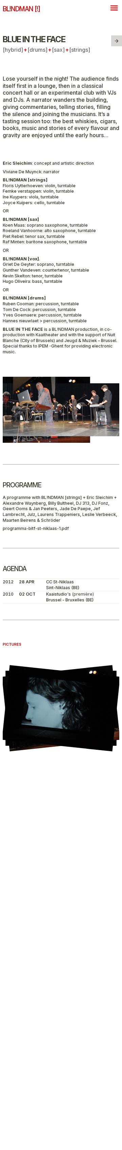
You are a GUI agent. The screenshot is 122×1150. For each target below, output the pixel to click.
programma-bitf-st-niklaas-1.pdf (36, 528)
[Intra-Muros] (116, 40)
